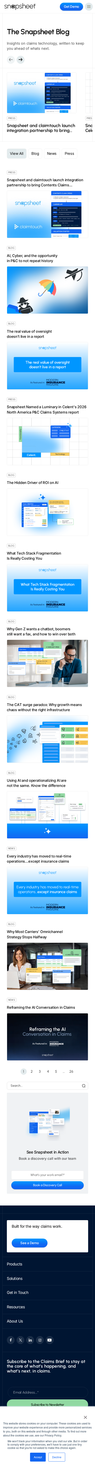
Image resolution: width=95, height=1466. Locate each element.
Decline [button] (56, 1457)
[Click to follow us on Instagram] (40, 1340)
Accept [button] (38, 1457)
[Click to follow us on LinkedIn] (30, 1340)
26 (71, 1071)
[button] (21, 60)
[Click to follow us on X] (20, 1340)
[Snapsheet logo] (20, 6)
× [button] (85, 1415)
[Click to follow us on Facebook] (11, 1340)
